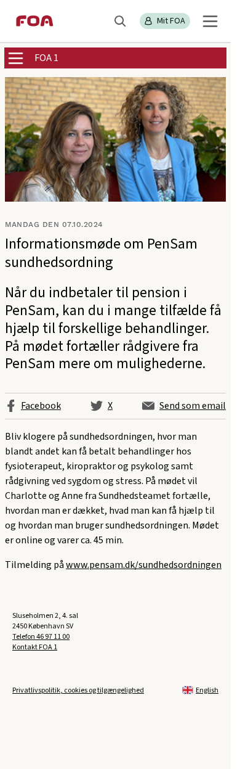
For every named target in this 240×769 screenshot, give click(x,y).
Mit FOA (171, 21)
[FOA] (34, 21)
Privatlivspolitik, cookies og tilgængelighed (78, 690)
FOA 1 (46, 58)
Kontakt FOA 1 (34, 647)
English (207, 690)
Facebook (41, 406)
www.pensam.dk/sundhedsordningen (144, 565)
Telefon (41, 636)
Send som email (192, 406)
